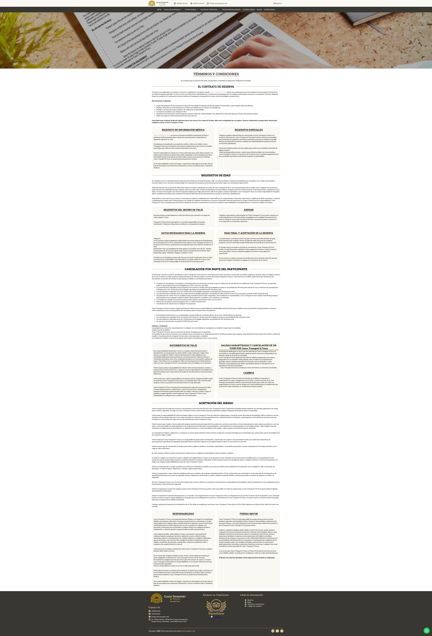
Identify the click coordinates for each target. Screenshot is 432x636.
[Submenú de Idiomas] (281, 3)
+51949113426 (155, 611)
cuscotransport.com (188, 631)
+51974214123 (155, 614)
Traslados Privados (172, 10)
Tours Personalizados (231, 10)
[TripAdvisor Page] (277, 631)
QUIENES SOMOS (249, 10)
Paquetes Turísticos (209, 10)
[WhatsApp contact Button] (427, 631)
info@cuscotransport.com (218, 3)
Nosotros (250, 600)
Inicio (159, 10)
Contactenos (269, 10)
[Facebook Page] (272, 631)
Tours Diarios (190, 10)
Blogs (259, 10)
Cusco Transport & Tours (218, 92)
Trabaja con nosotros (254, 606)
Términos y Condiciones (255, 604)
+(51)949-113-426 (182, 3)
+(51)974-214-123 (198, 3)
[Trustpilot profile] (282, 631)
